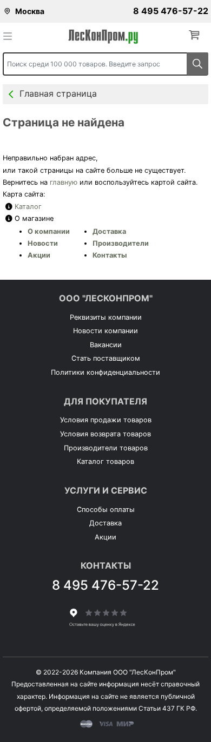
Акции (39, 255)
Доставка (109, 231)
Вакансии (106, 345)
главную (63, 182)
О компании (49, 231)
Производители (121, 243)
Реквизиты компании (106, 317)
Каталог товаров (105, 461)
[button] (196, 35)
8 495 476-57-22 (170, 11)
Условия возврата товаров (105, 434)
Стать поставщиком (105, 358)
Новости (43, 243)
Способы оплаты (106, 509)
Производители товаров (106, 448)
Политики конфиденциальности (105, 372)
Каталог (28, 207)
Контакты (110, 255)
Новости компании (105, 331)
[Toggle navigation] (11, 36)
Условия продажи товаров (105, 420)
